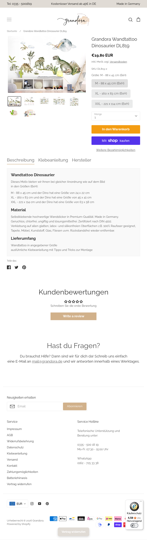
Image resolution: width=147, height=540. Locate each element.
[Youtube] (39, 503)
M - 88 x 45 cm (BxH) (109, 83)
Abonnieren (74, 406)
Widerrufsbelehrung (20, 441)
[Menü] (141, 502)
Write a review (73, 316)
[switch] (134, 525)
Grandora (38, 520)
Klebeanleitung (17, 453)
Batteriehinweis (17, 478)
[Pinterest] (47, 503)
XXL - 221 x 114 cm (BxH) (112, 104)
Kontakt (12, 465)
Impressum (14, 429)
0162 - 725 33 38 (88, 463)
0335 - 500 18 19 (88, 444)
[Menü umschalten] (9, 19)
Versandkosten (118, 61)
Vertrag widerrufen (19, 484)
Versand (12, 459)
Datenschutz (15, 447)
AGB (10, 435)
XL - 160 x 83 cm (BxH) (111, 93)
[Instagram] (32, 503)
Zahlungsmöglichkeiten (22, 472)
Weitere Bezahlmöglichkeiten (115, 150)
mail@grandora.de (47, 361)
